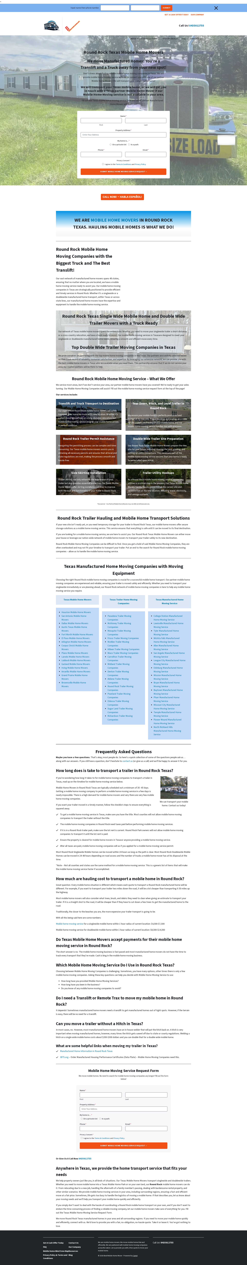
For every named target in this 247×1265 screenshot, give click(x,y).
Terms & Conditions (123, 164)
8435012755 (196, 26)
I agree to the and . (125, 164)
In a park (134, 144)
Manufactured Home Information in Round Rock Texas (86, 1051)
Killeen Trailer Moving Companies (123, 649)
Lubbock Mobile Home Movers (75, 660)
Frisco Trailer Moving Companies (123, 638)
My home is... (123, 140)
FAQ (184, 38)
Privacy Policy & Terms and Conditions (55, 1257)
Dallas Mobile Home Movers (74, 623)
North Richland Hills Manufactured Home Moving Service (167, 731)
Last (145, 125)
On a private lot (119, 144)
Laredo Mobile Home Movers (75, 656)
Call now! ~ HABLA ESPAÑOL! (122, 197)
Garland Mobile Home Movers (75, 664)
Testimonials (170, 38)
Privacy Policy (140, 164)
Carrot (135, 1255)
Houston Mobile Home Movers (76, 612)
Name (123, 116)
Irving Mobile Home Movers (74, 667)
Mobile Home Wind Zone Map (56, 1251)
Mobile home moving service (69, 923)
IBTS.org (64, 1057)
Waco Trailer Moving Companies (123, 653)
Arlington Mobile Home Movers (76, 641)
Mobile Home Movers (114, 220)
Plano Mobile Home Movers (74, 653)
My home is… (86, 1115)
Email (146, 150)
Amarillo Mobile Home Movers (75, 671)
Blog (71, 1255)
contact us (127, 761)
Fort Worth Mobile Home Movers (77, 634)
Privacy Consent (123, 160)
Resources (73, 1251)
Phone (101, 150)
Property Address (123, 130)
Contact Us (196, 38)
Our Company (197, 14)
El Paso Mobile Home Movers (75, 638)
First (101, 125)
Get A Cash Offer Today (176, 14)
